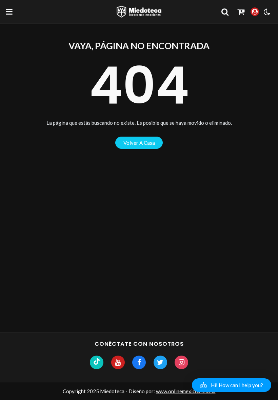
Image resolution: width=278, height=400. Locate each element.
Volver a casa (139, 143)
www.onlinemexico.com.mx (186, 391)
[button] (231, 385)
